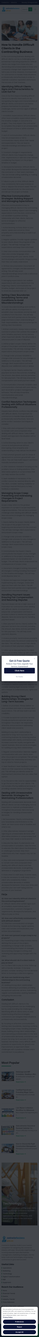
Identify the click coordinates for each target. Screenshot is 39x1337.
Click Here (19, 670)
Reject (19, 1327)
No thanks (19, 677)
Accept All (20, 1332)
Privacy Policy (7, 1317)
